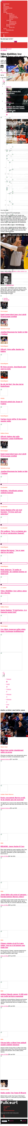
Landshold (8, 20)
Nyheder (5, 12)
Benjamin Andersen (5, 759)
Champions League (13, 17)
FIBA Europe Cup (13, 16)
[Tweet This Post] (15, 674)
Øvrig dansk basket (10, 24)
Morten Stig (12, 27)
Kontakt (5, 1107)
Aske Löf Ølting (4, 856)
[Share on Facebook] (15, 672)
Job (4, 1109)
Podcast (5, 9)
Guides (5, 28)
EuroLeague (6, 6)
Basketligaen (6, 3)
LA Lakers (13, 271)
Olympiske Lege (12, 23)
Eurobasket (11, 15)
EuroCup (11, 19)
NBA (4, 5)
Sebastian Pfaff (5, 72)
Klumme (8, 26)
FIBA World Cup (12, 21)
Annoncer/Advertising (8, 1110)
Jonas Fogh (3, 1100)
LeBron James (20, 271)
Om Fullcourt (6, 1106)
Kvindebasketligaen (7, 8)
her (23, 224)
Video (4, 10)
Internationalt (9, 13)
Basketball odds (10, 30)
